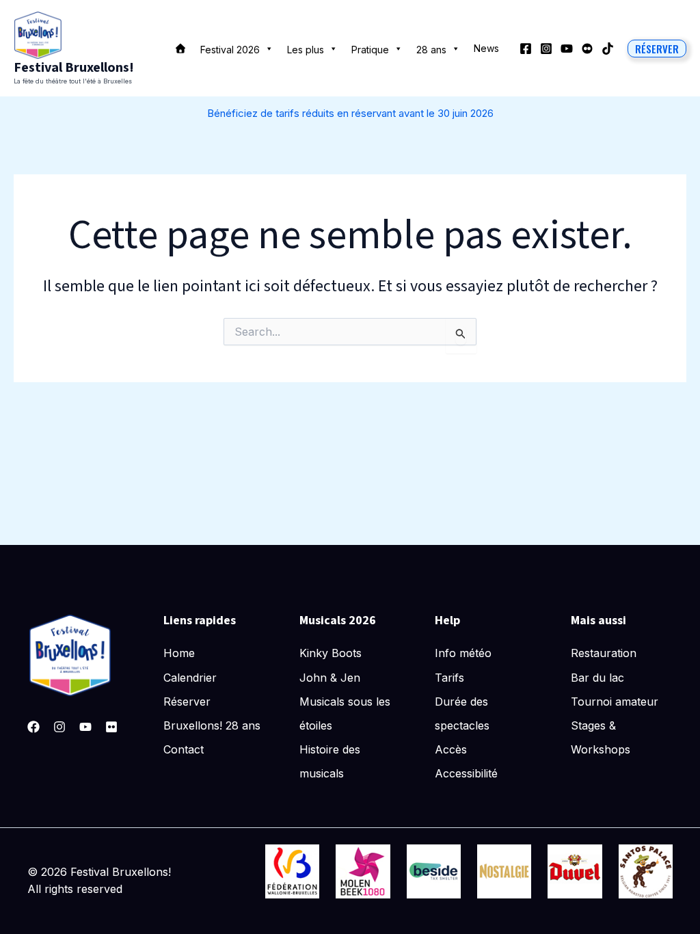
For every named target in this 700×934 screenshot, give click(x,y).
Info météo (463, 653)
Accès (451, 749)
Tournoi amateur (614, 701)
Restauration (603, 653)
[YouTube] (567, 48)
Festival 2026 (230, 49)
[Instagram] (546, 48)
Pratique (370, 49)
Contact (183, 749)
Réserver (187, 701)
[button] (657, 48)
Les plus (305, 49)
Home (179, 653)
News (486, 48)
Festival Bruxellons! (74, 67)
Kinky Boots (330, 653)
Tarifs (449, 677)
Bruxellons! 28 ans (211, 725)
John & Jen (329, 677)
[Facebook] (526, 48)
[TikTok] (608, 48)
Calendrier (190, 677)
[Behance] (587, 48)
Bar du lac (597, 677)
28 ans (431, 49)
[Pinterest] (111, 727)
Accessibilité (466, 773)
